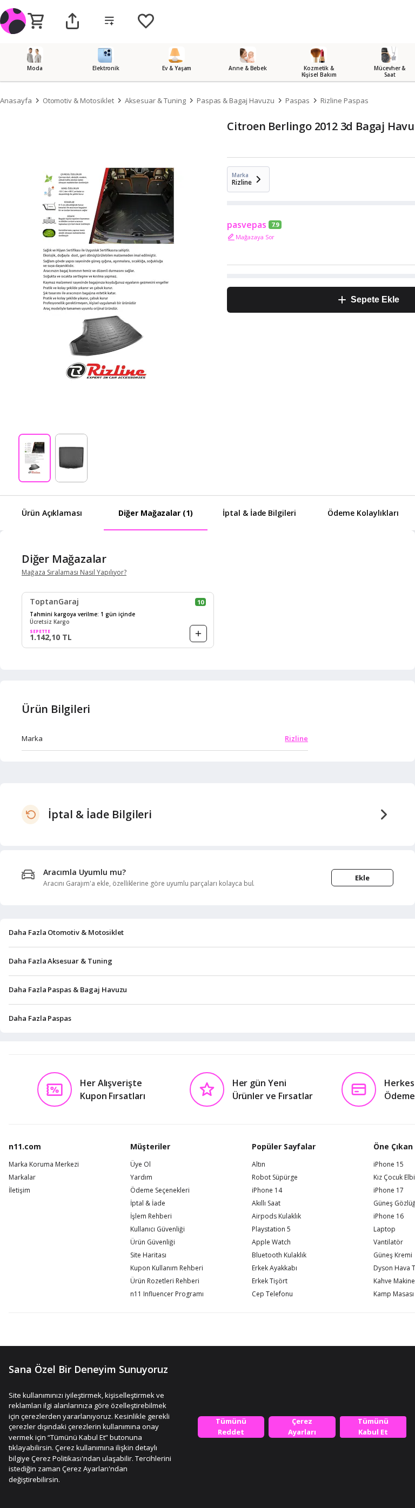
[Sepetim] (35, 21)
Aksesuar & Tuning (155, 100)
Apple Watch (271, 1242)
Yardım (141, 1177)
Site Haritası (148, 1255)
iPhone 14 (267, 1190)
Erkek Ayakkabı (274, 1268)
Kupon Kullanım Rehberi (166, 1268)
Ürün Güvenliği (152, 1242)
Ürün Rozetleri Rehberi (164, 1281)
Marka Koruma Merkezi (44, 1164)
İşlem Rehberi (151, 1216)
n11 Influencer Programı (167, 1294)
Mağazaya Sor (255, 237)
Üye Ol (140, 1164)
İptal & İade (147, 1203)
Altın (258, 1164)
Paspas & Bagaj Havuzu (236, 100)
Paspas (297, 100)
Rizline (296, 738)
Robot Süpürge (275, 1177)
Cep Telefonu (272, 1294)
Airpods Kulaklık (276, 1216)
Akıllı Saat (266, 1203)
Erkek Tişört (269, 1281)
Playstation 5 (271, 1229)
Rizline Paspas (344, 100)
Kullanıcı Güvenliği (157, 1229)
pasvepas (246, 224)
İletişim (19, 1190)
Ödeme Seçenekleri (160, 1190)
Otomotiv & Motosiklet (78, 100)
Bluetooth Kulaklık (279, 1255)
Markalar (22, 1177)
